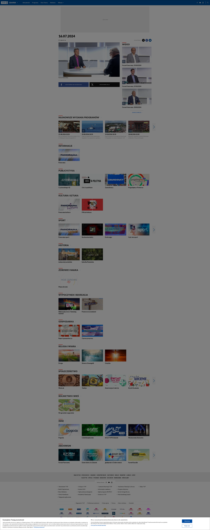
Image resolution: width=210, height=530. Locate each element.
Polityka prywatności (39, 527)
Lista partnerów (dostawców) (98, 525)
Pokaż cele (187, 525)
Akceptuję (187, 521)
